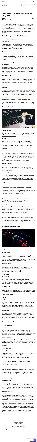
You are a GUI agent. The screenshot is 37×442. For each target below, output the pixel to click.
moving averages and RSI (12, 82)
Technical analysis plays (22, 280)
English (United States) (31, 438)
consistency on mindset (11, 361)
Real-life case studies (27, 68)
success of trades (28, 157)
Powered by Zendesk (33, 441)
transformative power (7, 410)
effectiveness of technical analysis (9, 136)
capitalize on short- (14, 279)
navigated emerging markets (7, 71)
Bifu (2, 5)
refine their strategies (29, 407)
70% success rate (19, 28)
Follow (33, 18)
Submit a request (22, 426)
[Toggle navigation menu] (33, 2)
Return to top (4, 429)
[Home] (3, 2)
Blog (4, 5)
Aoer (5, 18)
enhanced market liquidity (14, 259)
